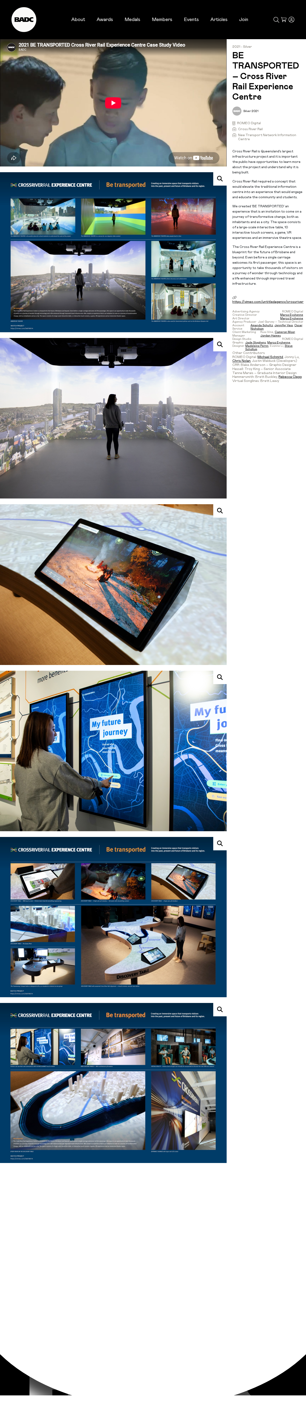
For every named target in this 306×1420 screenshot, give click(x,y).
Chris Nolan (241, 361)
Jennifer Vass (283, 325)
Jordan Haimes (270, 335)
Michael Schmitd (270, 357)
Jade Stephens (255, 342)
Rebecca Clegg (290, 377)
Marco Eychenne (291, 314)
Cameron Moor (285, 332)
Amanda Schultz (262, 325)
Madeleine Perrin (256, 345)
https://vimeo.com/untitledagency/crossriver (268, 302)
